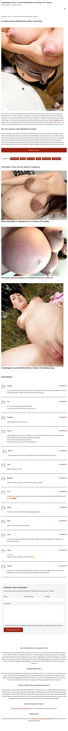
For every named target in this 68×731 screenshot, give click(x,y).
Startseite (3, 16)
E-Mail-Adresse (29, 596)
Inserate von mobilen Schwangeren (42, 718)
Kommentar (7, 603)
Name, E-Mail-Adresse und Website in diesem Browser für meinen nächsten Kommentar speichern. (34, 625)
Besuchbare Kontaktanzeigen (22, 708)
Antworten (63, 386)
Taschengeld (56, 158)
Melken (23, 158)
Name (6, 596)
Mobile (38, 158)
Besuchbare (14, 158)
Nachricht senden (34, 150)
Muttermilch (46, 158)
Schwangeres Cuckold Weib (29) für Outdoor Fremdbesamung (27, 368)
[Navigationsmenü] (65, 8)
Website (47, 596)
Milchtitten (56, 120)
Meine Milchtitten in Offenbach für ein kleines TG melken (25, 221)
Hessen (10, 16)
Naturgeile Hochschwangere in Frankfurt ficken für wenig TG (27, 278)
